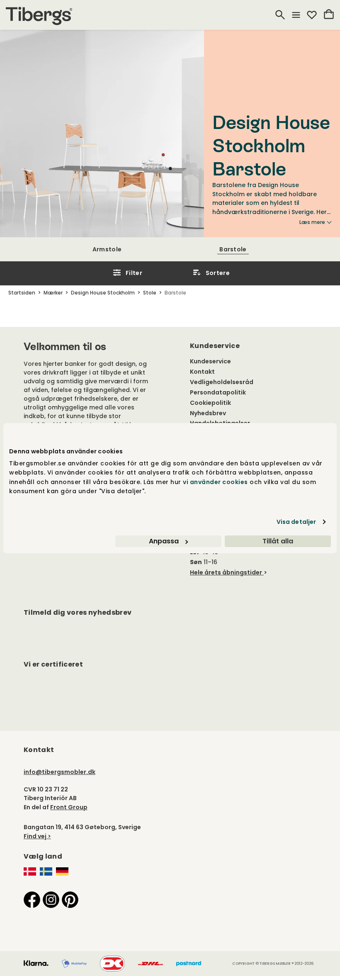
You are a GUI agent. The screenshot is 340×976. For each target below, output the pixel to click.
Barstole (232, 249)
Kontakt (202, 372)
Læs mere (312, 222)
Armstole (106, 249)
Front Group (68, 807)
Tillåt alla (277, 541)
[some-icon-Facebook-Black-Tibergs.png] (32, 899)
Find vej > (37, 836)
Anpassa (164, 541)
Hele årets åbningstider (226, 572)
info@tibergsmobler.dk (59, 772)
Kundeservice (210, 361)
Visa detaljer (296, 522)
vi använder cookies (215, 482)
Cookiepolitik (210, 403)
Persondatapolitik (218, 392)
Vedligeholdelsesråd (221, 382)
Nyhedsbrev (208, 413)
